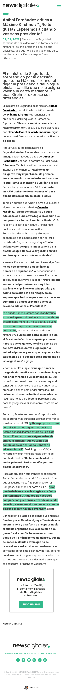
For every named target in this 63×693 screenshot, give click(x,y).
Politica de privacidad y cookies (20, 653)
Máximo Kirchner (18, 114)
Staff (41, 653)
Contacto (51, 653)
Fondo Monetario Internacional (30, 132)
